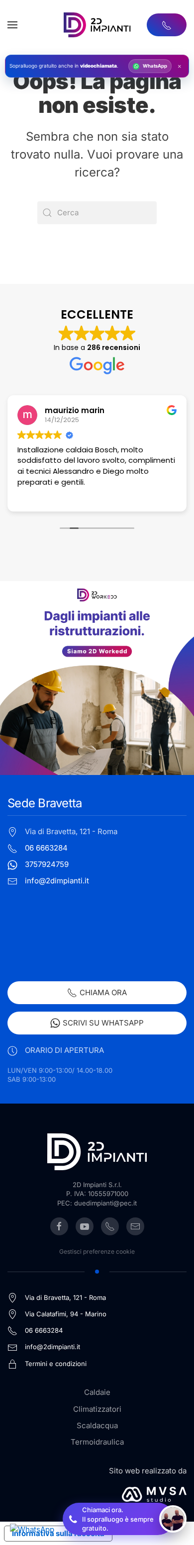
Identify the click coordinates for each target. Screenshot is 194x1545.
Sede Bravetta (44, 803)
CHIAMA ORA (103, 992)
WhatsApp (155, 66)
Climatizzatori (97, 1409)
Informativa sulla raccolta (58, 1533)
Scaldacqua (97, 1425)
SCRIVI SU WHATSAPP (103, 1023)
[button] (12, 25)
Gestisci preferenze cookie (97, 1251)
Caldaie (97, 1392)
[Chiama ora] (167, 24)
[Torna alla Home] (97, 25)
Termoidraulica (97, 1442)
